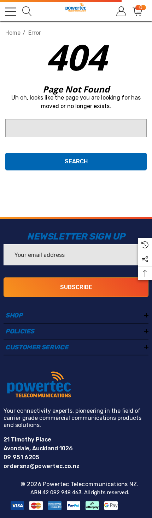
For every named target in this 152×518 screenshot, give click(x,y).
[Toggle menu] (10, 11)
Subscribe (76, 287)
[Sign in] (120, 11)
